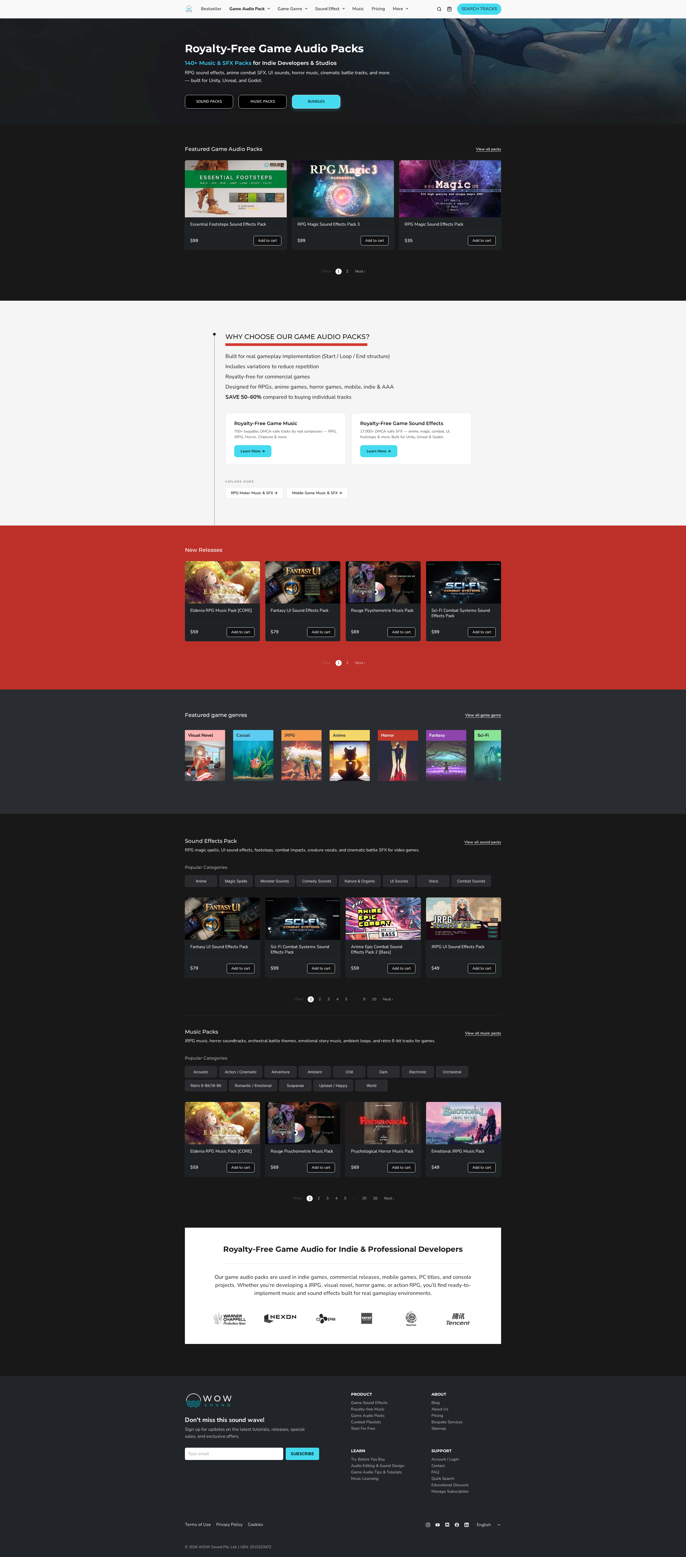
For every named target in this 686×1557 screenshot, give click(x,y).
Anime (201, 881)
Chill (349, 1072)
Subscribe (302, 1454)
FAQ (435, 1472)
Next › (360, 271)
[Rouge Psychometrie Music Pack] (383, 582)
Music (358, 9)
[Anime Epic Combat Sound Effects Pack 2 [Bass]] (383, 918)
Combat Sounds (471, 881)
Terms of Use (198, 1525)
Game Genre (290, 9)
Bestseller (211, 9)
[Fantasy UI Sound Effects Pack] (302, 582)
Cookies (255, 1525)
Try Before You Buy (368, 1459)
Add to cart (267, 240)
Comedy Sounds (316, 881)
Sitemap (438, 1428)
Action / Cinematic (241, 1072)
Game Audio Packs (368, 1415)
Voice (433, 881)
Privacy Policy (229, 1525)
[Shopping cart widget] (449, 9)
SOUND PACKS (209, 101)
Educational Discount (449, 1485)
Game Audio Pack (247, 9)
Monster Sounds (274, 881)
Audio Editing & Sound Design (377, 1465)
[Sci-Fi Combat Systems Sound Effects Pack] (463, 582)
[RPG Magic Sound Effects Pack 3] (343, 189)
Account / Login (445, 1459)
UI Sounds (399, 881)
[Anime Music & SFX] (350, 780)
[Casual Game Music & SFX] (253, 780)
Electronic (417, 1072)
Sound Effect (327, 9)
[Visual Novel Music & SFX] (205, 780)
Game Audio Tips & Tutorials (376, 1472)
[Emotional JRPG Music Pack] (463, 1123)
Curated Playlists (366, 1422)
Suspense (295, 1085)
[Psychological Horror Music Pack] (383, 1123)
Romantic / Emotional (253, 1085)
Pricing (378, 9)
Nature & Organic (360, 881)
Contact (438, 1465)
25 (364, 1198)
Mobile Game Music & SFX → (317, 493)
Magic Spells (236, 881)
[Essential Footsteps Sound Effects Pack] (236, 189)
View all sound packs (482, 842)
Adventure (280, 1072)
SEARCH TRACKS (479, 9)
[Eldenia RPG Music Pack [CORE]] (222, 582)
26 (375, 1198)
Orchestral (452, 1072)
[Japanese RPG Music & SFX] (301, 780)
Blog (435, 1402)
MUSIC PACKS (263, 101)
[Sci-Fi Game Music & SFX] (494, 780)
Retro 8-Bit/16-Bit (206, 1085)
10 (374, 999)
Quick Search (442, 1478)
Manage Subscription (450, 1491)
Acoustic (200, 1072)
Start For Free (363, 1428)
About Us (439, 1409)
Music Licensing (365, 1478)
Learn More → (253, 451)
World (371, 1085)
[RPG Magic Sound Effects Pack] (450, 189)
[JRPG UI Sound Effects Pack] (463, 918)
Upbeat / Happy (333, 1085)
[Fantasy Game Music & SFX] (446, 780)
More (398, 9)
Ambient (315, 1072)
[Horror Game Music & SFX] (398, 780)
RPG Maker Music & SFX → (254, 493)
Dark (383, 1072)
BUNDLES (316, 101)
